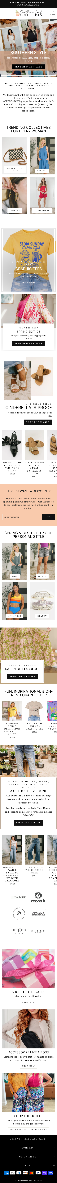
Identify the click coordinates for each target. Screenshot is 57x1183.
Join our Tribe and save (27, 1139)
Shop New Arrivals (28, 343)
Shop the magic (37, 422)
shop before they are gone (28, 1130)
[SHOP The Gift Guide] (28, 968)
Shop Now (28, 1002)
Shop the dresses (23, 676)
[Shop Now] (28, 260)
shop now (28, 1066)
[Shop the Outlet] (28, 1092)
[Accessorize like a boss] (28, 1029)
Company (28, 1148)
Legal (28, 1166)
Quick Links (27, 1157)
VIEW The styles (28, 823)
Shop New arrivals (28, 67)
